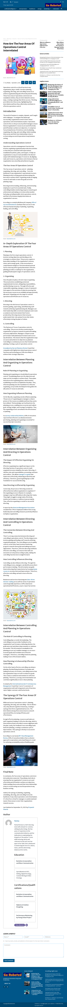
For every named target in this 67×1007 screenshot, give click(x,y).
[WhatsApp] (34, 82)
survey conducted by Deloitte (15, 415)
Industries (14, 38)
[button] (61, 8)
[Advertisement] (33, 22)
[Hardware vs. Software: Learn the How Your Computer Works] (43, 122)
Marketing (9, 38)
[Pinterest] (30, 82)
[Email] (26, 925)
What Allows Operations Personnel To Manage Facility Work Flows (59, 45)
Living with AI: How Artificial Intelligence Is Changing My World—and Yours (49, 65)
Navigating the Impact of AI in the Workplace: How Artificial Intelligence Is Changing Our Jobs (51, 58)
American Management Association (24, 507)
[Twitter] (26, 82)
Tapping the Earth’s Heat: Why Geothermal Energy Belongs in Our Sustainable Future (51, 72)
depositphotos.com (11, 238)
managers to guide (24, 474)
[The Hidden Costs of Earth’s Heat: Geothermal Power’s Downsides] (43, 108)
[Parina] (4, 83)
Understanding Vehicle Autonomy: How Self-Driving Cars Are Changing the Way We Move (50, 61)
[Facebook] (60, 2)
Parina (8, 82)
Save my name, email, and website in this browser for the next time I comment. (27, 941)
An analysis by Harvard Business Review (15, 348)
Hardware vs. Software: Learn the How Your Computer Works (55, 122)
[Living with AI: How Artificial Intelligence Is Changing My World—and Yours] (43, 101)
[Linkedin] (63, 2)
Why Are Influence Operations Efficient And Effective (45, 45)
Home (4, 38)
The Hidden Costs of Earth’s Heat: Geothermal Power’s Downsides (55, 108)
